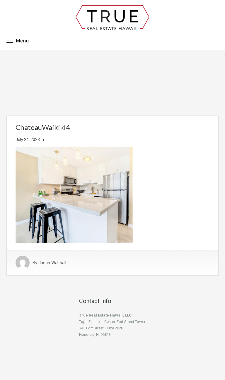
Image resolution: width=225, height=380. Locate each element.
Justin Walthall (52, 262)
